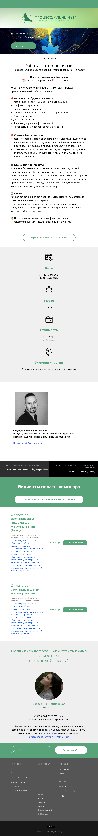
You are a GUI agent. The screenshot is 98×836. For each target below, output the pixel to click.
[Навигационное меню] (94, 4)
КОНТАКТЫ (64, 781)
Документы (41, 802)
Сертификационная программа (20, 777)
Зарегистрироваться (23, 46)
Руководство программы (19, 790)
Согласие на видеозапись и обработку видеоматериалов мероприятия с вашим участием (25, 560)
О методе (61, 773)
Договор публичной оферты (25, 540)
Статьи (40, 777)
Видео (39, 769)
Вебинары (41, 781)
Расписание (14, 769)
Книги (39, 773)
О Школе (40, 798)
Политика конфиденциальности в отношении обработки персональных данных (27, 551)
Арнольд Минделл (64, 769)
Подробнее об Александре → (27, 443)
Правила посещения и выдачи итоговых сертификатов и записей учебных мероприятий (26, 568)
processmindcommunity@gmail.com (49, 736)
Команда (40, 794)
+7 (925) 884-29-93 (43, 716)
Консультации (49, 733)
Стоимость (14, 773)
